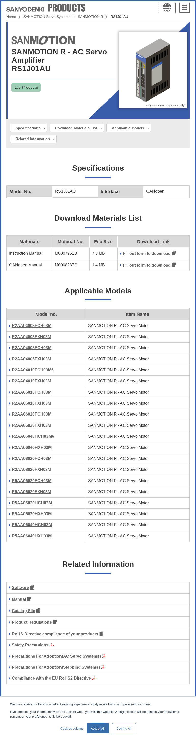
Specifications (28, 128)
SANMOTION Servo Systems (46, 17)
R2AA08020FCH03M (31, 458)
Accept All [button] (98, 728)
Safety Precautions (30, 645)
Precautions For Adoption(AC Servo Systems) (56, 656)
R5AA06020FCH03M (31, 481)
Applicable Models (128, 128)
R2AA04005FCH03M (31, 348)
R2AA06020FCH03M (31, 414)
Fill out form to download (147, 253)
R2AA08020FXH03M (31, 469)
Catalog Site (23, 611)
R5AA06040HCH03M (32, 525)
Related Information (33, 139)
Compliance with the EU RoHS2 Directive (51, 678)
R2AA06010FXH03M (31, 403)
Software (20, 587)
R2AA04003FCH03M (31, 325)
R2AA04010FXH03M (31, 381)
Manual (19, 599)
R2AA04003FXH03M (31, 337)
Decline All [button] (123, 728)
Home (11, 17)
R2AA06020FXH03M (31, 425)
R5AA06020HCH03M (32, 503)
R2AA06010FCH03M (31, 392)
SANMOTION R (90, 17)
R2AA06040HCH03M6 (33, 436)
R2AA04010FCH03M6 (33, 370)
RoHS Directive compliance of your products (55, 634)
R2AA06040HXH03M (32, 447)
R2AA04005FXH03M (31, 359)
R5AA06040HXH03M (32, 536)
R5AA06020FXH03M (31, 492)
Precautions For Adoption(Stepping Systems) (56, 667)
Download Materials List (76, 128)
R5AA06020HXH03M (32, 514)
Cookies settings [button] (71, 728)
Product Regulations (32, 622)
